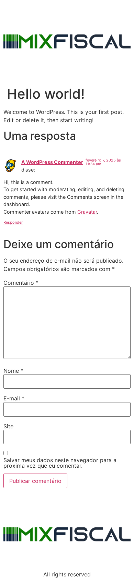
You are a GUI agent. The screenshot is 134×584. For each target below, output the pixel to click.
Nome (13, 370)
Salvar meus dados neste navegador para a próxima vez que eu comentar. (59, 462)
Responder (13, 222)
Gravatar (87, 212)
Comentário (20, 282)
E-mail (13, 398)
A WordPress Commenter (52, 162)
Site (8, 426)
